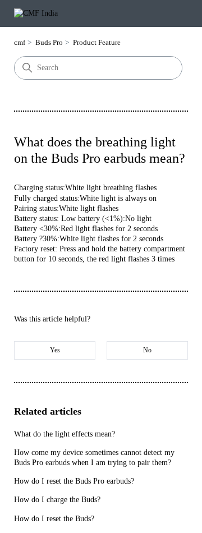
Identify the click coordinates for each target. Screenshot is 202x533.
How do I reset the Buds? (54, 518)
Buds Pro (49, 42)
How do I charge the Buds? (57, 499)
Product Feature (97, 42)
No (147, 350)
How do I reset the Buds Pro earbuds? (74, 481)
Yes (55, 350)
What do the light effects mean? (64, 434)
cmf (19, 42)
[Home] (36, 13)
